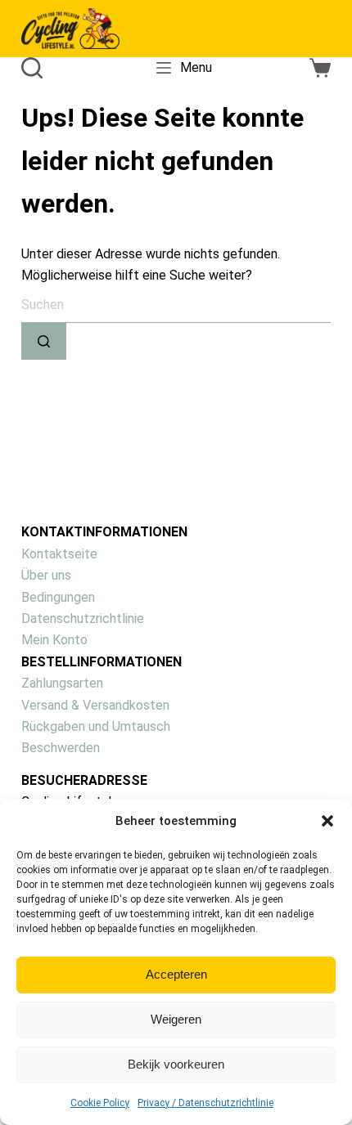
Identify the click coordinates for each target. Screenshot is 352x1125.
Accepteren (176, 974)
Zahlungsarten (62, 683)
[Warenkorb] (320, 67)
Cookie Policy (99, 1103)
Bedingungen (58, 597)
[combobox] (176, 304)
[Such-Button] (43, 341)
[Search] (32, 67)
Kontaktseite (59, 554)
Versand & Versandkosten (95, 705)
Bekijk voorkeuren (176, 1064)
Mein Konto (54, 640)
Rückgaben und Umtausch (95, 726)
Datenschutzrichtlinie (82, 618)
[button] (327, 821)
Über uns (46, 575)
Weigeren (176, 1019)
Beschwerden (60, 747)
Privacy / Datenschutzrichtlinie (205, 1103)
